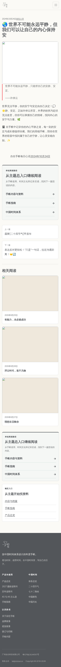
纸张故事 (6, 626)
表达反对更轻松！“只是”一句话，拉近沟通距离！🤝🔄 (29, 250)
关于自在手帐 (8, 615)
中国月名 (33, 601)
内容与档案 (11, 501)
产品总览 (10, 515)
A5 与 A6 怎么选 (9, 596)
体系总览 (33, 581)
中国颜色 (33, 596)
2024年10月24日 (40, 156)
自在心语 (20, 18)
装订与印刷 (7, 631)
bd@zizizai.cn (17, 661)
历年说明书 (7, 591)
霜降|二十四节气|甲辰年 (18, 231)
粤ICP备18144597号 (31, 654)
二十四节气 (34, 586)
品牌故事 (6, 621)
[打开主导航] (56, 5)
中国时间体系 (30, 212)
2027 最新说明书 (10, 586)
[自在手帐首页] (5, 5)
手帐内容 (6, 636)
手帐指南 (30, 203)
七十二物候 (34, 591)
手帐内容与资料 (30, 194)
